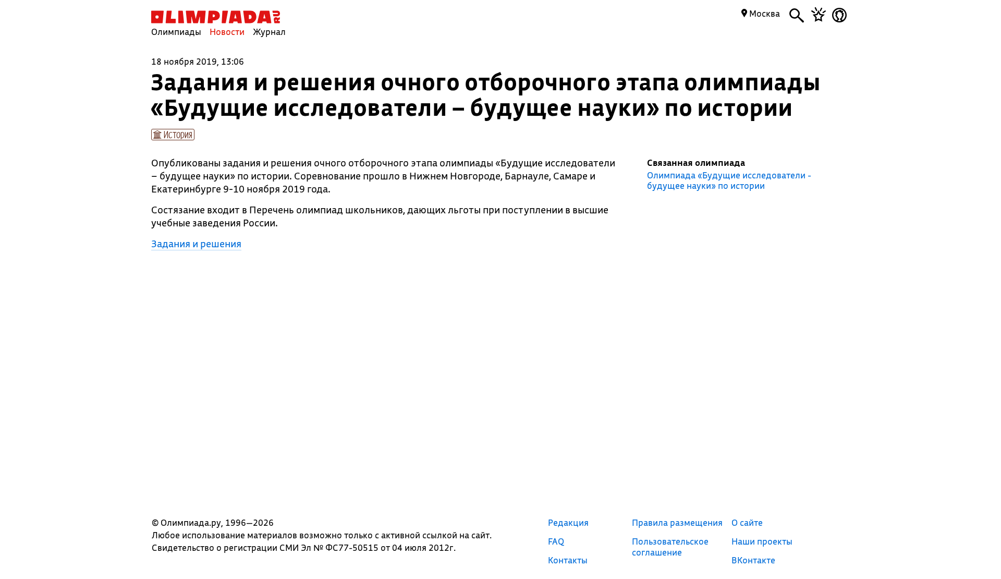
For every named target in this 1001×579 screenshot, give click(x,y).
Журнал (269, 31)
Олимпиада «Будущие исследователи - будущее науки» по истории (729, 180)
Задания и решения (196, 243)
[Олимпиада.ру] (215, 17)
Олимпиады (176, 31)
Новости (227, 31)
